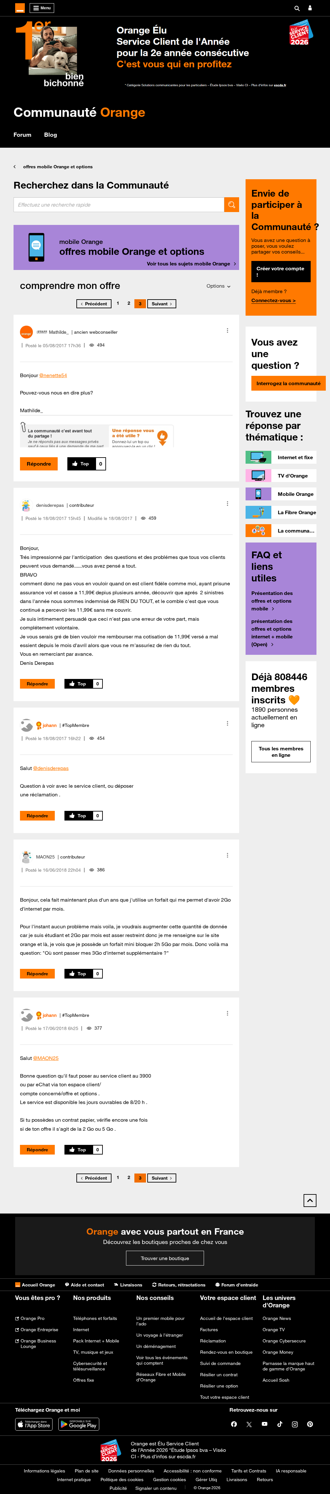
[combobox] (119, 204)
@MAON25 (46, 1058)
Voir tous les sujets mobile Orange (188, 263)
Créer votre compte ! (280, 271)
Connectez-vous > (273, 300)
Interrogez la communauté (289, 383)
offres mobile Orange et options (58, 167)
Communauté (79, 112)
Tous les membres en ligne (281, 751)
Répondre (39, 463)
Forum (22, 134)
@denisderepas (51, 768)
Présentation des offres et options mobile (272, 601)
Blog (50, 134)
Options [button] (216, 286)
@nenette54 (53, 375)
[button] (227, 330)
